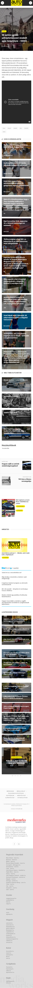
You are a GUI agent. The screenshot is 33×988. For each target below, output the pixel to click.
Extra (4, 31)
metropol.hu (9, 954)
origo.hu (8, 903)
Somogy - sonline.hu (12, 880)
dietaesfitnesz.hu (11, 937)
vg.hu (7, 912)
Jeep (4, 128)
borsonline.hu (10, 951)
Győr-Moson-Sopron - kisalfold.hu (15, 870)
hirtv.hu (8, 902)
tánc (21, 128)
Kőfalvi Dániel (5, 46)
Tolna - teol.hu (10, 884)
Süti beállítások (22, 797)
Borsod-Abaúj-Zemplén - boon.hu (15, 863)
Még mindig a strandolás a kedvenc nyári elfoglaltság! (14, 577)
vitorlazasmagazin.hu (12, 939)
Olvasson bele (20, 506)
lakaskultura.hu (10, 926)
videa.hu (8, 970)
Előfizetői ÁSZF (9, 797)
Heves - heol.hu (10, 873)
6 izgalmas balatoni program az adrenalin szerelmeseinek (15, 583)
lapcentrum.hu (10, 972)
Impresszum (10, 791)
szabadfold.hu (10, 900)
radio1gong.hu (10, 981)
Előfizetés (19, 510)
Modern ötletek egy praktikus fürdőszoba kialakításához (14, 595)
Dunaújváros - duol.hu (12, 866)
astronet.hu (9, 923)
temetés (26, 128)
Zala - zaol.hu (10, 889)
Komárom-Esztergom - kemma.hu (15, 877)
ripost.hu (8, 953)
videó (4, 131)
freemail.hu (9, 967)
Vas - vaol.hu (9, 886)
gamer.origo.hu (10, 928)
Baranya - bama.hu (11, 859)
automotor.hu (10, 925)
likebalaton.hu (10, 930)
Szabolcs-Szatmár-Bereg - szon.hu (16, 882)
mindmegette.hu (10, 933)
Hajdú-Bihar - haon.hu (12, 872)
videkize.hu (9, 940)
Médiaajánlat (21, 791)
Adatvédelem (10, 795)
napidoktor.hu (10, 932)
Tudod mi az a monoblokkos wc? (12, 572)
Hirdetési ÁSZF (21, 795)
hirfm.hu (8, 983)
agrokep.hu (9, 914)
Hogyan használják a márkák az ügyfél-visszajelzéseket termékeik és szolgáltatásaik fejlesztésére (15, 602)
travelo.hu (9, 935)
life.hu (8, 956)
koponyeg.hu (9, 969)
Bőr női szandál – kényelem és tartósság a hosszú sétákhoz (15, 589)
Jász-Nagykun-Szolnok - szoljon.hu (16, 875)
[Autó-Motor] (16, 3)
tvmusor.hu (9, 942)
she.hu (8, 958)
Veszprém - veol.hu (11, 887)
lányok (9, 128)
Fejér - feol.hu (10, 868)
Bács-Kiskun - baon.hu (12, 858)
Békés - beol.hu (10, 861)
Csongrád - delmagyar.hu (13, 865)
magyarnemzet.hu (11, 898)
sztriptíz (15, 128)
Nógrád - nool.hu (11, 879)
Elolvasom (5, 557)
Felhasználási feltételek (16, 793)
